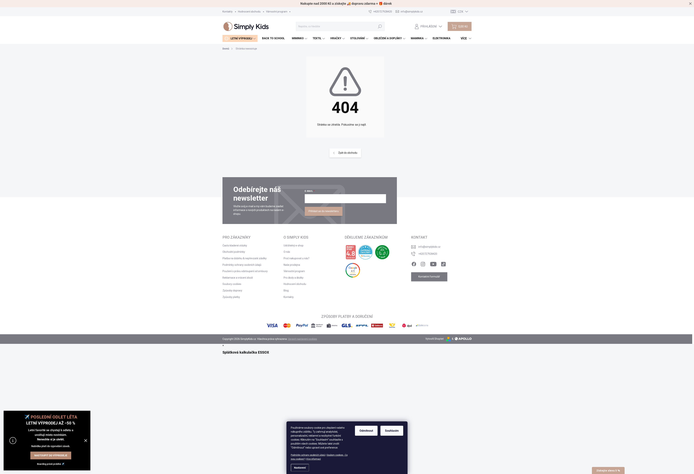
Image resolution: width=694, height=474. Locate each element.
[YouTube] (433, 263)
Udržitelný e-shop (293, 245)
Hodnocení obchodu (249, 11)
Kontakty (227, 11)
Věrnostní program (276, 11)
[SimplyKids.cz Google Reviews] (353, 270)
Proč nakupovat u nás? (296, 258)
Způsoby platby (231, 297)
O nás (287, 251)
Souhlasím (392, 430)
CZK (460, 11)
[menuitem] (240, 38)
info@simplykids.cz (429, 246)
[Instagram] (423, 263)
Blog (286, 290)
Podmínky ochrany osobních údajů (308, 455)
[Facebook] (414, 263)
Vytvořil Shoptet (434, 338)
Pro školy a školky (293, 277)
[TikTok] (443, 263)
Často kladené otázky (234, 245)
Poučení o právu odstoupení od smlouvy (245, 271)
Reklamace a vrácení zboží (237, 277)
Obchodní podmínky (233, 251)
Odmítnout (366, 430)
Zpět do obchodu (347, 152)
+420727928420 (427, 253)
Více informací (313, 459)
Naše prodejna (292, 264)
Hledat (380, 26)
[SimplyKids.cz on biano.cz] (351, 252)
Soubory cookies (231, 284)
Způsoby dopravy (232, 290)
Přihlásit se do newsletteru (324, 211)
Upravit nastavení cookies (302, 339)
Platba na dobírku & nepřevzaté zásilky (244, 258)
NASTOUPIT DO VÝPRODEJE (50, 455)
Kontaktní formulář (429, 276)
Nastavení (300, 467)
